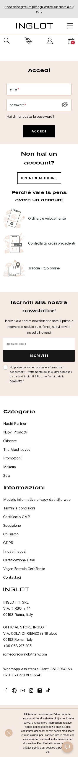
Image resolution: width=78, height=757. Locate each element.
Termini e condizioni (19, 508)
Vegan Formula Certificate (24, 569)
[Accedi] (49, 41)
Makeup (9, 467)
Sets (7, 475)
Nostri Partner (14, 423)
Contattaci (12, 577)
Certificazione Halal (19, 560)
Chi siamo (11, 534)
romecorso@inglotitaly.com (25, 654)
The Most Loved (17, 449)
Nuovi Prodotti (15, 432)
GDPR (8, 543)
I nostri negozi (14, 551)
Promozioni (12, 458)
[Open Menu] (70, 26)
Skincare (10, 441)
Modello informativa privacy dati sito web (37, 499)
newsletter (16, 381)
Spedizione (12, 525)
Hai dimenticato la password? (30, 116)
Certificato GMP (16, 517)
